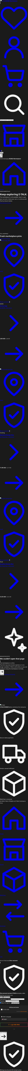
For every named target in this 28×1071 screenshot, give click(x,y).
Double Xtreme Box (7, 564)
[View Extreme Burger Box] (14, 496)
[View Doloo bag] (14, 367)
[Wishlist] (14, 31)
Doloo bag (3, 306)
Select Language (7, 1016)
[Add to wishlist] (9, 302)
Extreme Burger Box (7, 435)
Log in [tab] (1, 997)
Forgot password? (15, 1003)
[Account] (14, 60)
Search (1, 152)
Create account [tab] (6, 997)
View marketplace (5, 238)
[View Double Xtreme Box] (14, 625)
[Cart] (14, 89)
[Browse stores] (14, 149)
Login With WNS (15, 1024)
